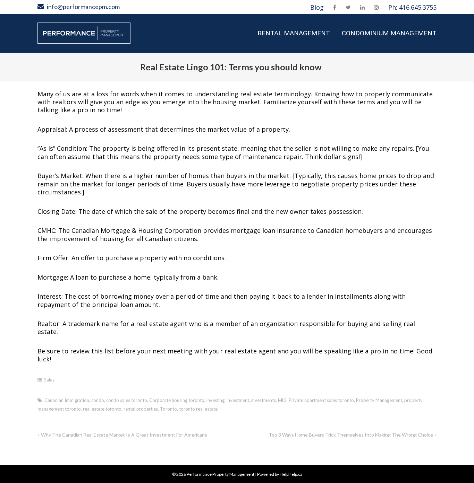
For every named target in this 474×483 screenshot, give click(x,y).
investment (238, 400)
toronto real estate (198, 409)
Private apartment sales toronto (321, 400)
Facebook (334, 7)
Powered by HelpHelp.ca (279, 474)
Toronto (168, 409)
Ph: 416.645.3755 (412, 7)
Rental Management (293, 33)
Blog (317, 7)
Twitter (348, 7)
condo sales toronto (126, 400)
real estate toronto (102, 409)
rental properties (141, 409)
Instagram (376, 7)
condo (97, 400)
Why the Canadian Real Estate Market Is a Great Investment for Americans (124, 435)
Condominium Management (389, 33)
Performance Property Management (220, 474)
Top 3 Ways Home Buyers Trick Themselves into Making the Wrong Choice (351, 435)
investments (263, 400)
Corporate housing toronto (176, 400)
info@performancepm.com (83, 6)
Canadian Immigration (66, 400)
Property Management (379, 400)
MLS (282, 400)
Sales (49, 380)
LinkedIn (362, 7)
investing (215, 400)
